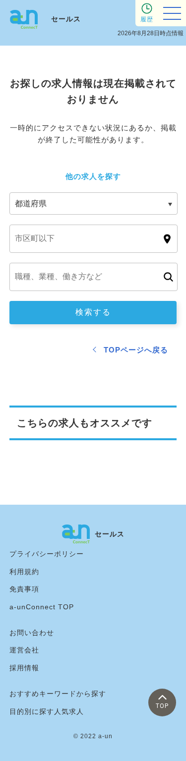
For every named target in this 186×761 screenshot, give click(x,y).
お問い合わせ (31, 633)
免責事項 (24, 589)
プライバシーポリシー (46, 554)
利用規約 (24, 572)
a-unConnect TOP (41, 607)
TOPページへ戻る (136, 350)
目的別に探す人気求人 (46, 711)
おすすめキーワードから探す (57, 694)
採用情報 (24, 668)
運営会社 (24, 650)
